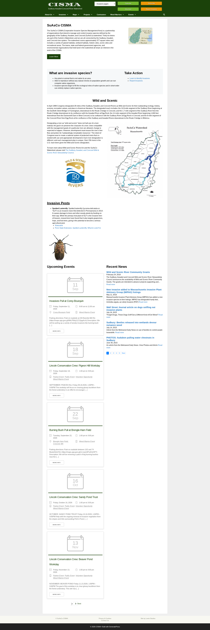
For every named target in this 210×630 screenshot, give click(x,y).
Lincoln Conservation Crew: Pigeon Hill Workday (74, 365)
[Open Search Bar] (164, 14)
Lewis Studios (150, 618)
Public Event (70, 377)
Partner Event (58, 377)
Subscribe (151, 3)
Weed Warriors (116, 15)
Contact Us (105, 620)
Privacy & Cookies (105, 618)
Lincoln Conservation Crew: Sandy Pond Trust (73, 497)
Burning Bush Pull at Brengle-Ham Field (70, 430)
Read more (110, 284)
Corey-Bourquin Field (61, 312)
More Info (57, 331)
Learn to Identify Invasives (140, 78)
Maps (75, 15)
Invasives (62, 15)
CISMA (64, 5)
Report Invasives (136, 81)
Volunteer (128, 9)
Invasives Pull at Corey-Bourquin (66, 300)
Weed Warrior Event (87, 312)
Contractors (101, 15)
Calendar (128, 3)
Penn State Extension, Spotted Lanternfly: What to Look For (78, 228)
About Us (48, 15)
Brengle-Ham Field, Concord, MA (60, 443)
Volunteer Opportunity (84, 377)
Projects (87, 15)
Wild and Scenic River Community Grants (128, 272)
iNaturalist (59, 225)
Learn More (53, 57)
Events (131, 15)
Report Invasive (151, 9)
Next (79, 604)
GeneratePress (114, 627)
